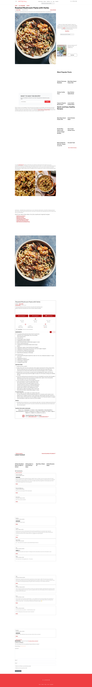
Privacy (45, 684)
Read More (67, 31)
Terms (48, 684)
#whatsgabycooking (43, 416)
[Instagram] (70, 1)
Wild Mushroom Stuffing (21, 218)
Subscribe (56, 1)
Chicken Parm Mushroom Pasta (22, 220)
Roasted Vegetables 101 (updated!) (48, 453)
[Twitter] (75, 1)
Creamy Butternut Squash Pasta (44, 109)
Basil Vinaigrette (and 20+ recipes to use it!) (61, 144)
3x (54, 332)
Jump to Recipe (53, 9)
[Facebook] (73, 1)
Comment (17, 648)
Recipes (45, 1)
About (40, 684)
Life (51, 1)
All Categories (22, 5)
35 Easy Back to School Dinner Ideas (29, 465)
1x (50, 332)
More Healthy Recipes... (72, 147)
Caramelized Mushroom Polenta (22, 219)
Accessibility (51, 684)
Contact (42, 684)
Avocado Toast (71, 142)
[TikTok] (72, 1)
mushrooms (20, 164)
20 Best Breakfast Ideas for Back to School (19, 465)
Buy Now (72, 55)
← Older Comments (18, 472)
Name (16, 660)
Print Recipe (22, 315)
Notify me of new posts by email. (21, 667)
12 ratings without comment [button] (33, 640)
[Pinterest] (76, 1)
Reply (17, 483)
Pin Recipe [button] (35, 315)
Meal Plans (48, 1)
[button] (15, 305)
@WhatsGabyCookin (32, 416)
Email (16, 663)
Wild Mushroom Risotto (20, 216)
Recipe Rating (17, 646)
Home (16, 5)
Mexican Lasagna (19, 453)
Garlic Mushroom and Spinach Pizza (23, 221)
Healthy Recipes (40, 1)
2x (52, 332)
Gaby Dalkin (18, 9)
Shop (53, 1)
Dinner (28, 5)
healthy (64, 27)
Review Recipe (49, 315)
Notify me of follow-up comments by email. (23, 666)
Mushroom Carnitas (20, 217)
